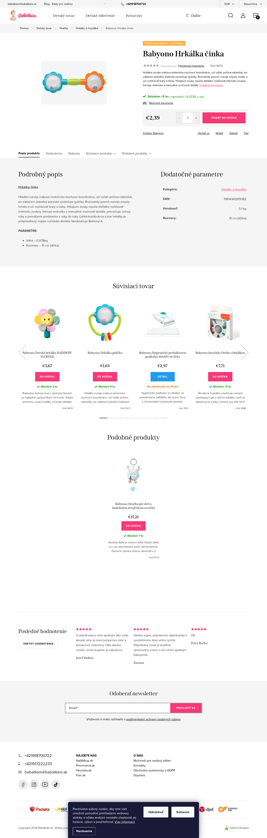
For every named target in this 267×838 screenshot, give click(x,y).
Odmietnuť (155, 812)
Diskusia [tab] (74, 153)
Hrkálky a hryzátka (233, 189)
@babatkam (56, 784)
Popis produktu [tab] (29, 153)
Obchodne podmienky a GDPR (154, 770)
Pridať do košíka (224, 118)
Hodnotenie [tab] (54, 153)
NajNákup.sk (84, 760)
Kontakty (139, 765)
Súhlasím (182, 812)
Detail (163, 376)
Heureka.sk (83, 770)
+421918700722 (38, 755)
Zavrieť (181, 132)
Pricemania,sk (85, 765)
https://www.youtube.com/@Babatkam (45, 784)
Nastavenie (84, 831)
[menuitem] (64, 15)
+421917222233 (38, 764)
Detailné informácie (211, 85)
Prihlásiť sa (185, 708)
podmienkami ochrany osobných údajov (153, 719)
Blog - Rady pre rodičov (58, 4)
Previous (22, 352)
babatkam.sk (34, 784)
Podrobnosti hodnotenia (191, 65)
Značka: (153, 133)
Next (244, 352)
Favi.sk (80, 775)
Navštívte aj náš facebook (23, 784)
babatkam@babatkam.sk (22, 4)
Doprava (139, 775)
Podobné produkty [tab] (134, 153)
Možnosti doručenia (161, 103)
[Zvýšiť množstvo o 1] (196, 118)
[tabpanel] (47, 356)
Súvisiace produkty (99, 153)
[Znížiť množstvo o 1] (179, 118)
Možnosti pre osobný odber (152, 760)
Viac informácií (125, 822)
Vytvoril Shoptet (239, 828)
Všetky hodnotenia (38, 644)
